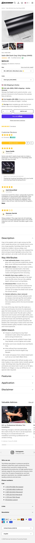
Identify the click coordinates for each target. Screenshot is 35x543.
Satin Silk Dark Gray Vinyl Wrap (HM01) (15, 8)
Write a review (13, 143)
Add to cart (23, 111)
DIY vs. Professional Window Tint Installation (13, 426)
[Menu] (32, 3)
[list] (17, 26)
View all (30, 402)
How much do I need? (27, 67)
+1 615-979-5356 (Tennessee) (14, 487)
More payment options (17, 120)
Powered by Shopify (22, 539)
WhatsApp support (11, 500)
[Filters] (27, 143)
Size (3, 67)
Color (3, 76)
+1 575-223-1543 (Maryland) (13, 494)
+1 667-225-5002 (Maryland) (14, 492)
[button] (27, 2)
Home (3, 8)
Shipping (4, 63)
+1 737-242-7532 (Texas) (12, 497)
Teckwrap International (11, 539)
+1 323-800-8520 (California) (14, 489)
